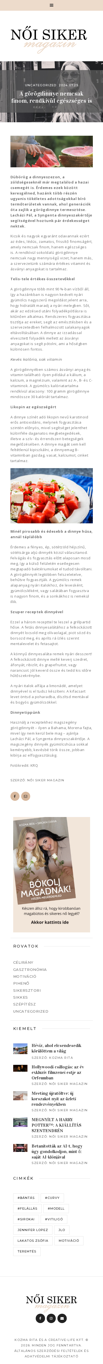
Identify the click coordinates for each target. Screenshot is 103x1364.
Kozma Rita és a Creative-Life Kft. (49, 1340)
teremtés (27, 1251)
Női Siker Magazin (45, 780)
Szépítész (24, 1004)
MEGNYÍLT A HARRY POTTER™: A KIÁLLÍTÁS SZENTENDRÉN (56, 1125)
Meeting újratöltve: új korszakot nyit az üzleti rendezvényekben (54, 1099)
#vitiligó (54, 1219)
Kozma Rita (61, 1058)
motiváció (69, 1241)
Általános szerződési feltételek (48, 1351)
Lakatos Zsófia (33, 1241)
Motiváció (25, 976)
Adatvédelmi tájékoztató (51, 1356)
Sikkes (20, 997)
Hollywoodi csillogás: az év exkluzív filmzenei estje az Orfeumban (58, 1072)
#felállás (27, 1208)
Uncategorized (41, 85)
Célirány (23, 962)
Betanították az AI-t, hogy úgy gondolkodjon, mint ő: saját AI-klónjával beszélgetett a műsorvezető (58, 1154)
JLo (62, 1230)
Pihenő (21, 983)
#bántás (26, 1198)
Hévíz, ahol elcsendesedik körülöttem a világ (56, 1048)
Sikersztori (27, 990)
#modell (56, 1208)
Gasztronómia (30, 969)
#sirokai (26, 1219)
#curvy (52, 1198)
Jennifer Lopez (33, 1230)
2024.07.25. (69, 85)
